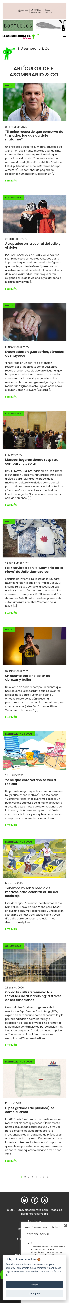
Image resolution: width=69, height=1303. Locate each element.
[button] (21, 36)
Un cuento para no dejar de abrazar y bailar (27, 677)
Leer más (11, 180)
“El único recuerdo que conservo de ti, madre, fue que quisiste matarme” (34, 135)
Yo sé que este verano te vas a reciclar (30, 782)
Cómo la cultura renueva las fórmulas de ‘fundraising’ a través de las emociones (33, 996)
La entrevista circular (19, 733)
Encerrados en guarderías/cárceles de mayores (34, 353)
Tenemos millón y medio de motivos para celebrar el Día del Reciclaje (31, 892)
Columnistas (13, 197)
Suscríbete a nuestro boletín (43, 1227)
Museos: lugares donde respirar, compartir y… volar (31, 461)
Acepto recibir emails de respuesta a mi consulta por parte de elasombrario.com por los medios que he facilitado (48, 1250)
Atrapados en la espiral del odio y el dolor (32, 245)
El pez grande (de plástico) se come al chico (29, 1110)
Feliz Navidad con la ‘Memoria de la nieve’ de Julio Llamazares (34, 570)
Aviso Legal (34, 1221)
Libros (9, 85)
